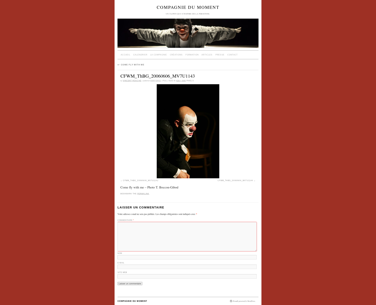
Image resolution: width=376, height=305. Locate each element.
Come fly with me (131, 64)
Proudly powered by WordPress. (244, 301)
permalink (143, 194)
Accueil (125, 55)
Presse (220, 55)
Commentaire (126, 220)
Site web (122, 272)
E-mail (121, 263)
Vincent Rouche (132, 81)
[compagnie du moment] (188, 26)
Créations (176, 55)
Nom (120, 253)
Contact (232, 55)
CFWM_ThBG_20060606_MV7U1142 (140, 180)
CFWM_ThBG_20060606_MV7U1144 (235, 180)
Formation (192, 55)
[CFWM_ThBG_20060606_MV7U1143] (188, 131)
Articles (207, 55)
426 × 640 (181, 81)
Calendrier (140, 55)
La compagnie (158, 55)
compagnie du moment (188, 7)
